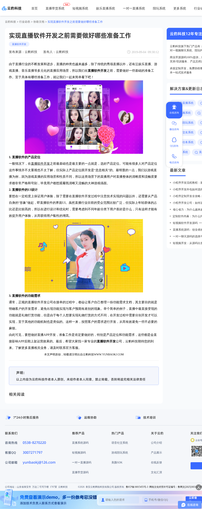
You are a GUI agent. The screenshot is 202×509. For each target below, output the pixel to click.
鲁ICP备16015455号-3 (137, 486)
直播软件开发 (19, 44)
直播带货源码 (80, 472)
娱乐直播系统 (105, 8)
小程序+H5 (165, 21)
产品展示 (156, 453)
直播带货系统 (55, 8)
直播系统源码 (80, 443)
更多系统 (179, 8)
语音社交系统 (119, 443)
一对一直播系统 (134, 8)
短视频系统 (80, 8)
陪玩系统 (159, 8)
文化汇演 (156, 472)
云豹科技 (10, 22)
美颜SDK (117, 462)
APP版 (151, 21)
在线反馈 (156, 462)
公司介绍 (156, 443)
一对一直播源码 (81, 462)
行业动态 (24, 22)
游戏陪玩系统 (119, 453)
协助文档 (38, 22)
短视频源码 (79, 453)
